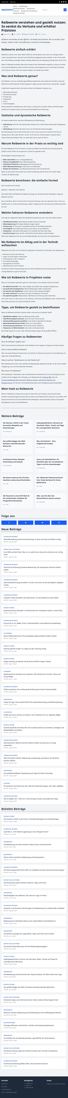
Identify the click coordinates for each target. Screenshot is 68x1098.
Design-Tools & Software (29, 11)
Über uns (12, 2)
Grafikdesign (23, 6)
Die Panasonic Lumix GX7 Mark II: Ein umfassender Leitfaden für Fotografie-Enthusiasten (16, 498)
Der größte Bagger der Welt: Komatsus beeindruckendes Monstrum (14, 443)
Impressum (4, 2)
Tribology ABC (46, 377)
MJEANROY (7, 9)
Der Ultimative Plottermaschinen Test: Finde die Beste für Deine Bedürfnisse (50, 480)
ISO (45, 383)
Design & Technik (19, 13)
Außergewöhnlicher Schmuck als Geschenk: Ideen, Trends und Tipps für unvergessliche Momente (50, 425)
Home (15, 6)
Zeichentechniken (19, 9)
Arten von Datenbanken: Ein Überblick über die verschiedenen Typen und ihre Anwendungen (50, 461)
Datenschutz (29, 1087)
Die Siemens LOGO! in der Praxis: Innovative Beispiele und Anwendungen (16, 425)
